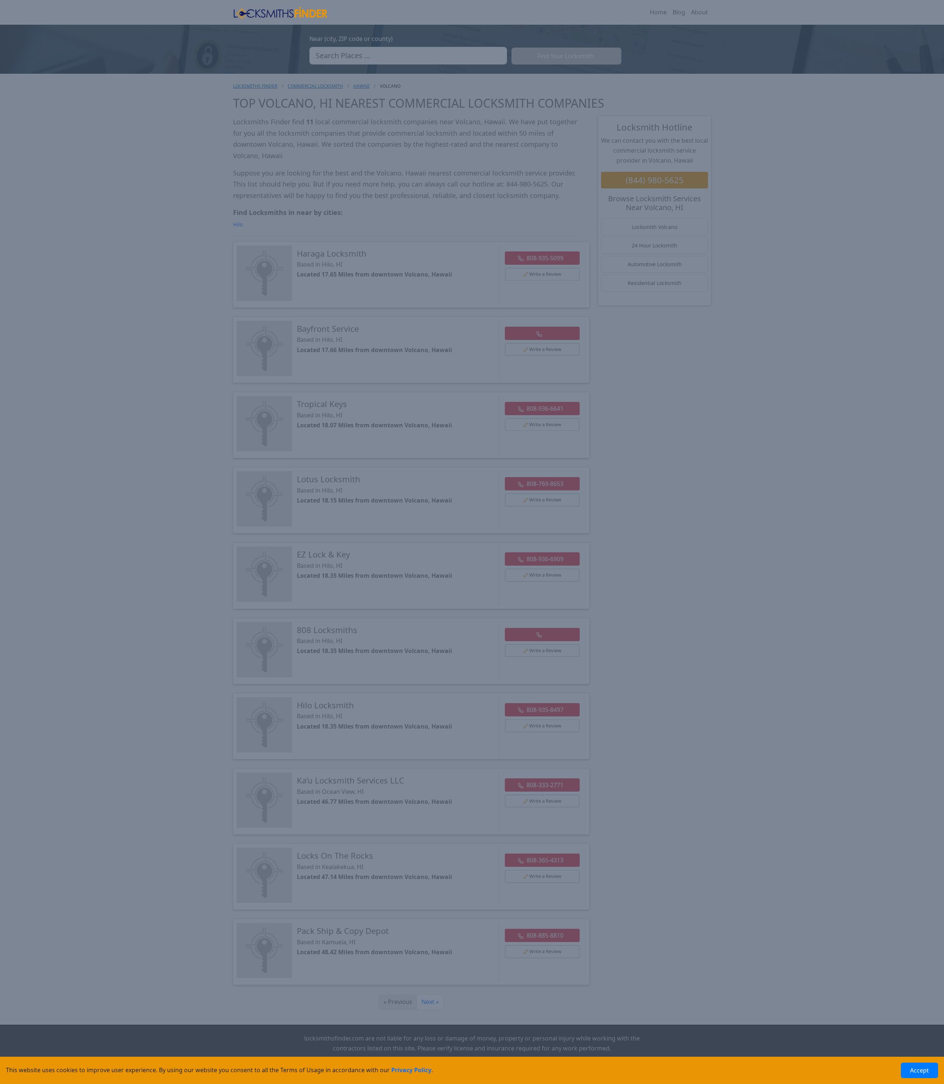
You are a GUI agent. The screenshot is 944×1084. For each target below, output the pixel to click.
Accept (919, 1070)
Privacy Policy (411, 1070)
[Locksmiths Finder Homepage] (280, 12)
